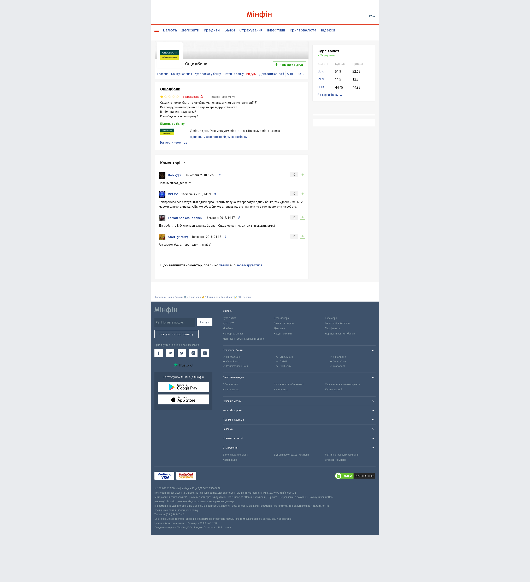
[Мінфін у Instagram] (193, 353)
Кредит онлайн (283, 333)
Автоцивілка (230, 459)
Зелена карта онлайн (235, 454)
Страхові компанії (335, 459)
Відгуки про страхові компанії (291, 454)
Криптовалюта (303, 30)
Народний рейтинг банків (340, 333)
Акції (290, 74)
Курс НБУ (228, 323)
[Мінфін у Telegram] (170, 353)
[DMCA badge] (355, 476)
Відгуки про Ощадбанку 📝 (222, 297)
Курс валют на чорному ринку (342, 384)
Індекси (328, 30)
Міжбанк (228, 328)
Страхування (251, 30)
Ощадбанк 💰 (196, 297)
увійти (224, 265)
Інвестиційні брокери (337, 323)
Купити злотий (333, 389)
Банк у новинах (181, 74)
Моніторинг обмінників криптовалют (244, 338)
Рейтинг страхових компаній (342, 454)
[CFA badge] (207, 476)
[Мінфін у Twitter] (182, 353)
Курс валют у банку (208, 74)
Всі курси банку (328, 94)
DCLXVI (173, 194)
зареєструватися (249, 265)
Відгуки (251, 74)
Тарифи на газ (333, 328)
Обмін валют (230, 384)
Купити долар (231, 389)
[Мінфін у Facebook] (158, 353)
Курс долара (281, 318)
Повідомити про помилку (176, 334)
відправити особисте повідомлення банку (218, 136)
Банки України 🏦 (177, 297)
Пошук (204, 322)
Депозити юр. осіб (271, 74)
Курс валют (229, 318)
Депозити (190, 30)
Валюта (170, 30)
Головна (163, 74)
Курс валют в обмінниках (289, 384)
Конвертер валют (233, 333)
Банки (229, 30)
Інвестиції (276, 30)
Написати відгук (291, 64)
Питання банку (234, 74)
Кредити (212, 30)
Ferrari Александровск (185, 218)
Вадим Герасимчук (223, 96)
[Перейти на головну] (265, 15)
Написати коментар (173, 142)
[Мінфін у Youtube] (205, 353)
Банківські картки (284, 323)
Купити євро (281, 389)
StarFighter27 (178, 237)
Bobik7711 (175, 175)
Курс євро (331, 318)
